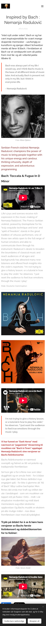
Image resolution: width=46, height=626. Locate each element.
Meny (42, 6)
